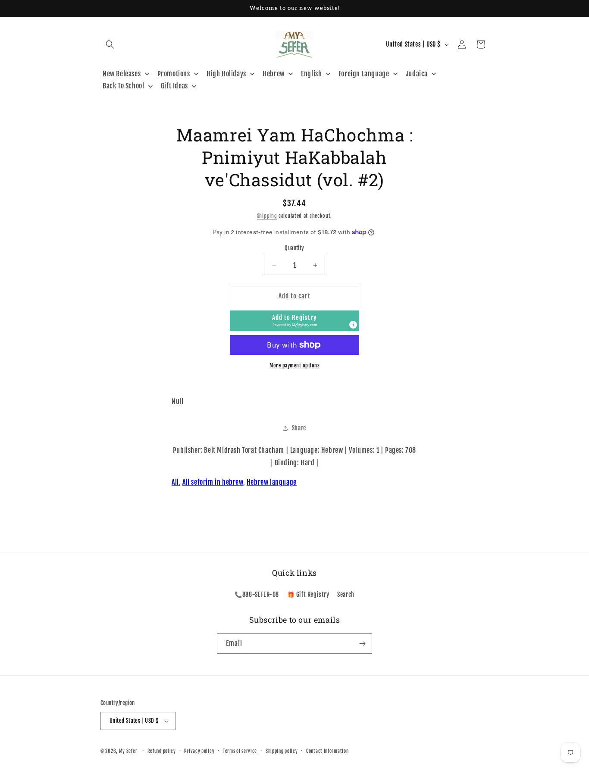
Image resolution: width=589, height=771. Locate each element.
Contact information (327, 751)
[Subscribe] (362, 643)
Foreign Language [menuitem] (363, 73)
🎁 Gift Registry (308, 594)
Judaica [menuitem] (417, 73)
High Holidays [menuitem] (226, 73)
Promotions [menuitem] (173, 73)
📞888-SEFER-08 (257, 594)
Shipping (267, 216)
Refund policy (161, 751)
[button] (109, 44)
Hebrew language (272, 482)
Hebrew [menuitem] (274, 73)
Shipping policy (282, 751)
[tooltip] (353, 325)
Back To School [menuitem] (123, 85)
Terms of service (240, 751)
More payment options (294, 365)
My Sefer (128, 751)
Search (345, 594)
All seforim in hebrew (212, 482)
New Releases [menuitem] (122, 73)
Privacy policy (199, 751)
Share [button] (299, 428)
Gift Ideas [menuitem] (174, 85)
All (175, 482)
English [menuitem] (311, 73)
